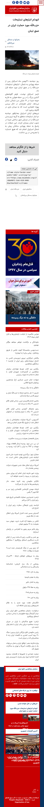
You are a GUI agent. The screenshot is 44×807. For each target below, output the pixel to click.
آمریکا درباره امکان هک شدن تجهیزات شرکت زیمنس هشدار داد (22, 467)
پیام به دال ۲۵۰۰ (33, 572)
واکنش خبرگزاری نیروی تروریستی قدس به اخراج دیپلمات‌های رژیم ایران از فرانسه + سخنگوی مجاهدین (22, 361)
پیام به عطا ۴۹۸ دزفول (31, 587)
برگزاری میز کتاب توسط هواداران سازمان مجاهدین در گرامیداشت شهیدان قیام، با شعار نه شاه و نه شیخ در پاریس (22, 372)
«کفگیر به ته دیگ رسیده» (29, 387)
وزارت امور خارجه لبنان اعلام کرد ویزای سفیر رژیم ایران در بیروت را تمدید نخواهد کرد (22, 475)
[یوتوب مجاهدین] (20, 2)
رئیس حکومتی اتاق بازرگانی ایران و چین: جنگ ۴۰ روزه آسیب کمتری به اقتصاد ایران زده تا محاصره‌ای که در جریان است (22, 635)
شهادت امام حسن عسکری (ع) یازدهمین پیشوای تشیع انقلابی (22, 381)
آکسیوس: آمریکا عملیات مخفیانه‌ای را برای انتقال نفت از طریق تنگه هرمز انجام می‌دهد (22, 421)
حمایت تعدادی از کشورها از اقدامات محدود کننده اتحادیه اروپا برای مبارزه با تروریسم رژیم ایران (22, 657)
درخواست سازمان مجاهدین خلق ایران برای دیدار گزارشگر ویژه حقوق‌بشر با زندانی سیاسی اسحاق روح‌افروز (22, 613)
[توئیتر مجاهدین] (17, 2)
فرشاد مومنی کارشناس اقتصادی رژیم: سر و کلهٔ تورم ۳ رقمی (22, 491)
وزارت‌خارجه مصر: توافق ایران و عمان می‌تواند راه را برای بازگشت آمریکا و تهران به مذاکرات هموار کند (22, 646)
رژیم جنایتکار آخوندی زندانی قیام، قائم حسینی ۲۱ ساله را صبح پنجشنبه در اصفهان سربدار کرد (22, 412)
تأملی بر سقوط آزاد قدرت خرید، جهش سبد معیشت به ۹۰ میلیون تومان (22, 523)
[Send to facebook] (6, 159)
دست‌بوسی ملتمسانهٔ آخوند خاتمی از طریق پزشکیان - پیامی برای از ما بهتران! (22, 352)
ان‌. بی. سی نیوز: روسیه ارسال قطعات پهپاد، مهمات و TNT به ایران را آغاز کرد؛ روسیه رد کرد (22, 446)
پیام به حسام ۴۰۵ (32, 592)
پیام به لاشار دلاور (32, 582)
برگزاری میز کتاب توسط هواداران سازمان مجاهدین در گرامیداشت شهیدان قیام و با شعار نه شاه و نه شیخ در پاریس (22, 430)
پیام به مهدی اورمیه (32, 577)
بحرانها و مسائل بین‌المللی (13, 41)
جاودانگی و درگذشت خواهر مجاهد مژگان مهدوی (22, 344)
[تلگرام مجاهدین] (24, 2)
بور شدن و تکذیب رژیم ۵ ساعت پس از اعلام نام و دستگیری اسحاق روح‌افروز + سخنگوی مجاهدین (22, 540)
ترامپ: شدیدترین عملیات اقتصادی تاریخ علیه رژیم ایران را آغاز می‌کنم (22, 499)
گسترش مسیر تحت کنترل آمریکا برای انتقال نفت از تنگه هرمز (22, 515)
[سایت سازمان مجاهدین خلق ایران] (22, 9)
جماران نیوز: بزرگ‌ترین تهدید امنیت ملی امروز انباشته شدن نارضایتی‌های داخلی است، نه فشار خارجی (22, 457)
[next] (25, 756)
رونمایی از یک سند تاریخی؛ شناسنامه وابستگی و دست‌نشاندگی (22, 565)
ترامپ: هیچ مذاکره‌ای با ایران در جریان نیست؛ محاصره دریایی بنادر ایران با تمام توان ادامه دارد (22, 624)
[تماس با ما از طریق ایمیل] (21, 695)
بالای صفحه (34, 790)
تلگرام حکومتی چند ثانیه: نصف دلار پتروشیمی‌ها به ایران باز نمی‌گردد (22, 483)
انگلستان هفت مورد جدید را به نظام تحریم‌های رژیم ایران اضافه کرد (22, 604)
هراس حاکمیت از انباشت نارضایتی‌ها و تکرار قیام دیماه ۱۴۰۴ (22, 336)
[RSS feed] (28, 2)
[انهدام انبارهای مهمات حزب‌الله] (22, 60)
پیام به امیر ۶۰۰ (33, 597)
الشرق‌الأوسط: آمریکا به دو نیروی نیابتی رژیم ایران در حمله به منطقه (18, 726)
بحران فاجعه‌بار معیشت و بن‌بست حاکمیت (23, 438)
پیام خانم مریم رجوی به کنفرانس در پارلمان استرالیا (22, 531)
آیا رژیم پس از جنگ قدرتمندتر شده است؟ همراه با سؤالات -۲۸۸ (22, 549)
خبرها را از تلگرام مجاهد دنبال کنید (22, 149)
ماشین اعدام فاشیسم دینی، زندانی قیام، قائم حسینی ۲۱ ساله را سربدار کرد (22, 402)
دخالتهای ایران (27, 189)
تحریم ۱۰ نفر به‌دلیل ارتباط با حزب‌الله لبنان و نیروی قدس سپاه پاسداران (22, 394)
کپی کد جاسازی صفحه (29, 169)
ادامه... (14, 683)
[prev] (25, 716)
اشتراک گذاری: (33, 159)
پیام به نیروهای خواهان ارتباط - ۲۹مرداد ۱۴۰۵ (22, 557)
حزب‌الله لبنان (14, 189)
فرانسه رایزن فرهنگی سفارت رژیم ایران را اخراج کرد (22, 507)
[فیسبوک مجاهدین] (13, 2)
